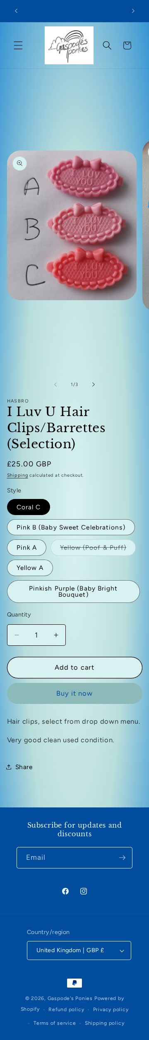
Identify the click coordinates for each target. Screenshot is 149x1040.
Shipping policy (105, 1023)
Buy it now (74, 693)
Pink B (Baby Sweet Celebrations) (71, 527)
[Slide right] (93, 385)
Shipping (17, 475)
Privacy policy (111, 1009)
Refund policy (66, 1009)
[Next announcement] (133, 11)
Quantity (19, 614)
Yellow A (30, 568)
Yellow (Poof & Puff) (98, 549)
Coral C (29, 507)
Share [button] (24, 767)
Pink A (27, 547)
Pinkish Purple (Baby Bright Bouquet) (73, 591)
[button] (18, 45)
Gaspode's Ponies (70, 998)
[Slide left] (55, 385)
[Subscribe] (122, 857)
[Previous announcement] (16, 11)
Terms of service (55, 1023)
